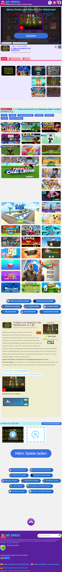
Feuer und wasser (16, 118)
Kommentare (15, 59)
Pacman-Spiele (10, 312)
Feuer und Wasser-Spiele (19, 301)
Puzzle (4, 118)
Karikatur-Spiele (18, 491)
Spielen (31, 35)
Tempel (12, 115)
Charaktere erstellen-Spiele (40, 486)
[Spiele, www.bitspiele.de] (10, 3)
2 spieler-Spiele (33, 306)
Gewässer (39, 115)
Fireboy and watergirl (25, 115)
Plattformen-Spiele (12, 306)
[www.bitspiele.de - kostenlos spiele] (10, 536)
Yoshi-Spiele (17, 486)
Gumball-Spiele (52, 306)
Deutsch (6, 558)
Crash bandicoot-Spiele (42, 470)
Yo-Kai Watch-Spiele (50, 312)
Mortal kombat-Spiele (45, 301)
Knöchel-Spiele (29, 312)
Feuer (4, 115)
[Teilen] (59, 47)
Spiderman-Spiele (31, 480)
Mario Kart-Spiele (19, 475)
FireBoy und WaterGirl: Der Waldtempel (15, 567)
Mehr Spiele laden (31, 453)
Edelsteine (49, 115)
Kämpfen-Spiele (52, 480)
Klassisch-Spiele (11, 480)
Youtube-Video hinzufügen (51, 423)
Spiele (4, 59)
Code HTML (41, 332)
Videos (26, 59)
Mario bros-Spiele (18, 470)
